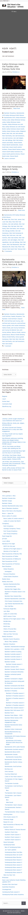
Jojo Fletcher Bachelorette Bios (14, 603)
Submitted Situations (8, 887)
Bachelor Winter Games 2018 (13, 718)
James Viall (21, 219)
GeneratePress (17, 912)
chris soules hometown (18, 325)
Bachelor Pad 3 (9, 713)
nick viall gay (20, 228)
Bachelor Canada (10, 661)
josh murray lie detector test (10, 330)
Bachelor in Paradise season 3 (15, 696)
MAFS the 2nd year (9, 546)
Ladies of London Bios (10, 614)
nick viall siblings (7, 140)
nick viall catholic (18, 133)
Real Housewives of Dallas (10, 556)
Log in (4, 399)
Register (4, 396)
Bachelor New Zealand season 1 (14, 707)
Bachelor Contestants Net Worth (14, 685)
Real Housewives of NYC (9, 561)
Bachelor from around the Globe (14, 688)
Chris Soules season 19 (10, 817)
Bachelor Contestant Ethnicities (14, 672)
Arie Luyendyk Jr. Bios (9, 496)
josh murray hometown (18, 328)
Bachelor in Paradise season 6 (15, 705)
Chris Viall (14, 219)
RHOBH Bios (7, 621)
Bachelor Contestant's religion (14, 678)
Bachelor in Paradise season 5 (15, 702)
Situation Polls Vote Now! (9, 884)
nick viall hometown (18, 136)
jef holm (4, 538)
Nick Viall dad (12, 226)
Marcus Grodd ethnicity (18, 334)
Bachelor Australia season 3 (13, 656)
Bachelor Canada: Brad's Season (14, 669)
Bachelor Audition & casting (13, 651)
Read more (16, 108)
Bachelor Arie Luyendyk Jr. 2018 (14, 649)
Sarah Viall (13, 249)
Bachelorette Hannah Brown (13, 759)
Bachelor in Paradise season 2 (15, 693)
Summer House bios (10, 631)
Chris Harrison (9, 771)
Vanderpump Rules (9, 844)
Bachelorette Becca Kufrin (12, 752)
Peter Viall (21, 246)
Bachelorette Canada (11, 754)
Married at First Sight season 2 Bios (14, 619)
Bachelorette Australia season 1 (14, 749)
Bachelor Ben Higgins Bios (12, 589)
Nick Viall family (7, 136)
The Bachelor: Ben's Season (13, 793)
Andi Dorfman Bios (10, 586)
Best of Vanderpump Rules (13, 847)
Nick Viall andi (20, 339)
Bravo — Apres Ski (7, 513)
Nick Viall (9, 133)
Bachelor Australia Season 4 (13, 659)
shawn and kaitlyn (7, 142)
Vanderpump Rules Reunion (13, 857)
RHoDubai (5, 877)
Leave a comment (9, 158)
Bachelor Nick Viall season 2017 (14, 710)
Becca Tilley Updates (11, 641)
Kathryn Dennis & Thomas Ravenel (15, 829)
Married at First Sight (8, 543)
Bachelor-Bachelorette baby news (12, 506)
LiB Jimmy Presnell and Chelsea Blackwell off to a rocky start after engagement (12, 429)
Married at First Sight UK (11, 551)
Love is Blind (6, 541)
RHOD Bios (7, 624)
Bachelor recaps (7, 501)
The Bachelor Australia (11, 783)
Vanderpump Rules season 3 (13, 862)
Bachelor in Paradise (11, 691)
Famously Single (8, 819)
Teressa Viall (21, 249)
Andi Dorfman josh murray (12, 321)
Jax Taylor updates (10, 849)
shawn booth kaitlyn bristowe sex (12, 151)
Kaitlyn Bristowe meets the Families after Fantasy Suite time (13, 66)
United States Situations (11, 576)
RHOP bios (7, 626)
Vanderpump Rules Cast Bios (13, 852)
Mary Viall (12, 222)
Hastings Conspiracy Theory (12, 528)
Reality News (6, 579)
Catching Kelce (8, 814)
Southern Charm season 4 (12, 837)
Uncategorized (6, 889)
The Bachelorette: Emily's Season (15, 812)
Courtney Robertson (11, 774)
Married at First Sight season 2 (13, 549)
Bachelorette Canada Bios (14, 757)
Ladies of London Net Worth (12, 521)
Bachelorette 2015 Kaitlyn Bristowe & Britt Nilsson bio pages (14, 742)
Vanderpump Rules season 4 (13, 865)
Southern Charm (8, 827)
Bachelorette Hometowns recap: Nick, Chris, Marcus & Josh (14, 262)
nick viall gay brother (8, 231)
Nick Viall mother (13, 237)
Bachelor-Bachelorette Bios (12, 584)
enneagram (8, 571)
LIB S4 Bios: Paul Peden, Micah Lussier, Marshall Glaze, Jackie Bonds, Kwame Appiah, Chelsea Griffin (13, 457)
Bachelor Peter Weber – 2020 (13, 715)
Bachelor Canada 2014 (11, 667)
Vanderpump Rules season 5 (13, 867)
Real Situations (6, 566)
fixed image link (7, 536)
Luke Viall (5, 222)
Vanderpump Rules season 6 (10, 892)
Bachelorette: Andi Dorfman (13, 766)
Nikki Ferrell (9, 802)
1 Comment (7, 346)
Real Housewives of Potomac (11, 564)
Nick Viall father (11, 228)
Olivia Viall (14, 246)
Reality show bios (7, 581)
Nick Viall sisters (18, 140)
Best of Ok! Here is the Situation (12, 511)
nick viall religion (18, 138)
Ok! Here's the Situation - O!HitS (15, 5)
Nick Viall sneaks (7, 343)
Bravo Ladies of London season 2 (14, 518)
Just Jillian (7, 611)
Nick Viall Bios (9, 606)
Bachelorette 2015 (9, 117)
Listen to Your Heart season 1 (14, 776)
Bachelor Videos (7, 503)
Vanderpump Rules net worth (13, 855)
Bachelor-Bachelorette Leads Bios (15, 598)
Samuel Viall (6, 249)
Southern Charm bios (11, 832)
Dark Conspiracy (8, 526)
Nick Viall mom (10, 235)
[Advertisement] (14, 28)
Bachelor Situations (10, 113)
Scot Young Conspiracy (10, 531)
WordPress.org (6, 406)
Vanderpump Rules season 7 (13, 870)
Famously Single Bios (10, 608)
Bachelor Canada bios (8, 498)
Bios (7, 790)
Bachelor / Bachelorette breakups (15, 646)
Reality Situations (16, 316)
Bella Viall (7, 219)
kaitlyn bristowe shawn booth (15, 129)
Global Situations (9, 569)
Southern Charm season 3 (12, 834)
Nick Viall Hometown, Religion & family (12, 168)
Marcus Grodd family (8, 337)
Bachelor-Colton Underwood (13, 729)
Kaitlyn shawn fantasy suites (10, 131)
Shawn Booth (18, 142)
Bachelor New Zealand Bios (13, 596)
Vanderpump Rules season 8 (13, 872)
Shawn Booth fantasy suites (16, 149)
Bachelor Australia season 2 (13, 654)
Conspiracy (5, 523)
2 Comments (8, 251)
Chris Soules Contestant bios (13, 601)
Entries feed (5, 401)
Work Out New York (9, 875)
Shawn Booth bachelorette (10, 145)
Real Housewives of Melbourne (11, 559)
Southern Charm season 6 (12, 839)
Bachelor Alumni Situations (12, 639)
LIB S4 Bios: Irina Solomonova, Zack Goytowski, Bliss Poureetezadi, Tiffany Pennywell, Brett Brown (13, 463)
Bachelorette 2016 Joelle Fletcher (15, 747)
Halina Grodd (6, 328)
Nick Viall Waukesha (13, 244)
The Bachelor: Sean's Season (13, 805)
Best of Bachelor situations (10, 508)
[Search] (24, 903)
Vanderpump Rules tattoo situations (13, 894)
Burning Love (9, 769)
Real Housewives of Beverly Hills (12, 554)
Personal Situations (9, 574)
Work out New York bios (11, 634)
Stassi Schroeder (9, 842)
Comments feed (7, 404)
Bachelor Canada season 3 (14, 664)
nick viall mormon (7, 138)
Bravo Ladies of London (9, 516)
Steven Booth (14, 156)
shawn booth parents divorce (11, 154)
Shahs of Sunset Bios (10, 629)
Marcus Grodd (16, 332)
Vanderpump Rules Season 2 (13, 860)
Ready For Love (8, 822)
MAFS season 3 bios (10, 616)
